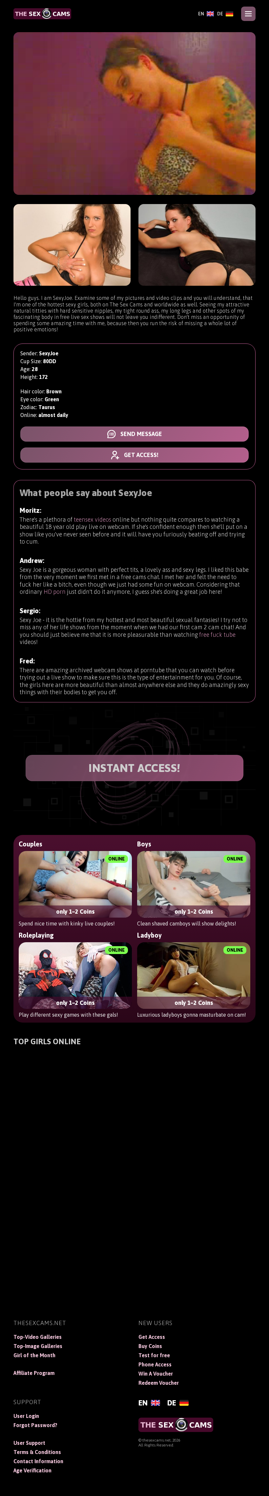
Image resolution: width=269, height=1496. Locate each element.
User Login (26, 1416)
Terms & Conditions (37, 1452)
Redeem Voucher (158, 1383)
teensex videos (92, 519)
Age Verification (32, 1470)
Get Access (151, 1337)
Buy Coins (150, 1346)
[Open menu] (248, 14)
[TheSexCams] (42, 13)
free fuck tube (217, 634)
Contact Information (38, 1461)
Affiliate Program (33, 1373)
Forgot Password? (35, 1425)
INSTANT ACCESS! (134, 767)
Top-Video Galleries (37, 1337)
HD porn (55, 591)
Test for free (154, 1355)
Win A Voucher (155, 1373)
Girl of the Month (34, 1355)
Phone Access (155, 1364)
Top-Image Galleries (37, 1346)
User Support (29, 1443)
